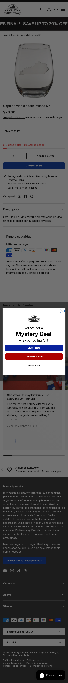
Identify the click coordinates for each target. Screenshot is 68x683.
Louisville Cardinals (34, 356)
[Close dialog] (62, 311)
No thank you (34, 365)
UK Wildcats (34, 347)
